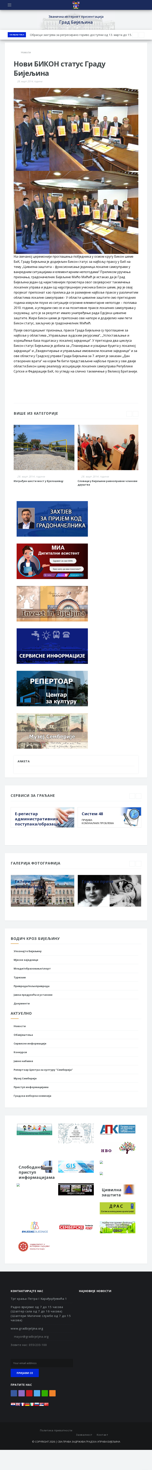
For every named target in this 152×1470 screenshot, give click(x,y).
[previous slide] (129, 414)
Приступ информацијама (31, 1087)
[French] (22, 1405)
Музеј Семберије (25, 1078)
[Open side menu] (9, 5)
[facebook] (14, 1393)
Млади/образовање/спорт (32, 968)
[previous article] (141, 35)
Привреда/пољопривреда (31, 986)
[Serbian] (41, 1405)
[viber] (21, 1393)
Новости (20, 1026)
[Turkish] (46, 1405)
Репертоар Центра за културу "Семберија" (43, 1069)
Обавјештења (17, 34)
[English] (17, 1405)
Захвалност (84, 1434)
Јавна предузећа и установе (33, 995)
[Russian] (36, 1405)
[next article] (135, 35)
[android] (45, 1393)
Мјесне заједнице (26, 960)
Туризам (20, 977)
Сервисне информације (30, 1043)
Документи (22, 1003)
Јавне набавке (23, 1061)
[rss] (52, 1393)
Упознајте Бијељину (28, 951)
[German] (27, 1405)
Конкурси (20, 1052)
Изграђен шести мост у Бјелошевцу (38, 481)
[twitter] (37, 1393)
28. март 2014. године (29, 81)
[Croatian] (13, 1405)
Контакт (102, 1434)
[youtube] (29, 1393)
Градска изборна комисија (32, 1096)
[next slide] (135, 414)
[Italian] (32, 1405)
